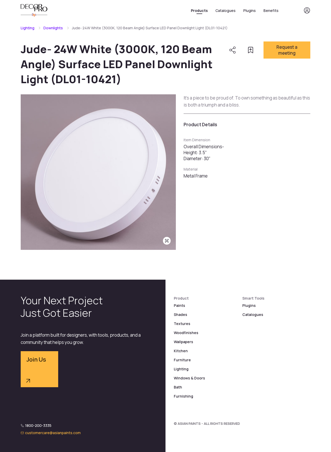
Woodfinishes (186, 332)
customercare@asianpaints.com (53, 432)
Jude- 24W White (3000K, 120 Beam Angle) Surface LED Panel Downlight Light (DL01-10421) (150, 27)
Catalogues (225, 10)
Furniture (182, 359)
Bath (178, 387)
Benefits (271, 10)
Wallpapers (183, 341)
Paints (179, 305)
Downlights (53, 27)
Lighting (27, 27)
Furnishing (183, 396)
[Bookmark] (250, 50)
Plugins (249, 10)
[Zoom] (167, 241)
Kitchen (181, 350)
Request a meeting (286, 50)
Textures (182, 323)
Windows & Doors (189, 378)
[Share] (232, 50)
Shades (180, 314)
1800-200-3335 (38, 425)
